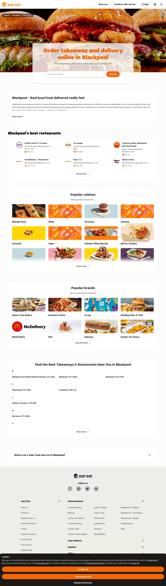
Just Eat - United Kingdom (77, 534)
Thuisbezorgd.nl (127, 523)
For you (104, 4)
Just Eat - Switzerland (76, 518)
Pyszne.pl (97, 529)
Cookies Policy (26, 550)
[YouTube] (96, 488)
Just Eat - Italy (99, 513)
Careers (24, 529)
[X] (87, 488)
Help (146, 4)
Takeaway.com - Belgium (130, 507)
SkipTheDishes (99, 534)
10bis (123, 529)
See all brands (81, 342)
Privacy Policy (26, 539)
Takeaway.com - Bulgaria (130, 518)
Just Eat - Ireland (100, 507)
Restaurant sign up (28, 518)
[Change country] (155, 4)
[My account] (161, 4)
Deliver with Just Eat (126, 4)
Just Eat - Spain (73, 529)
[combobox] (76, 74)
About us (24, 507)
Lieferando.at (99, 518)
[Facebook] (69, 488)
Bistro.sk (71, 513)
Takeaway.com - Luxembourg (131, 513)
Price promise (26, 545)
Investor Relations (74, 507)
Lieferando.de (99, 523)
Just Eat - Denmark (75, 523)
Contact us (25, 513)
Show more (17, 116)
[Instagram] (78, 488)
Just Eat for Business (28, 534)
